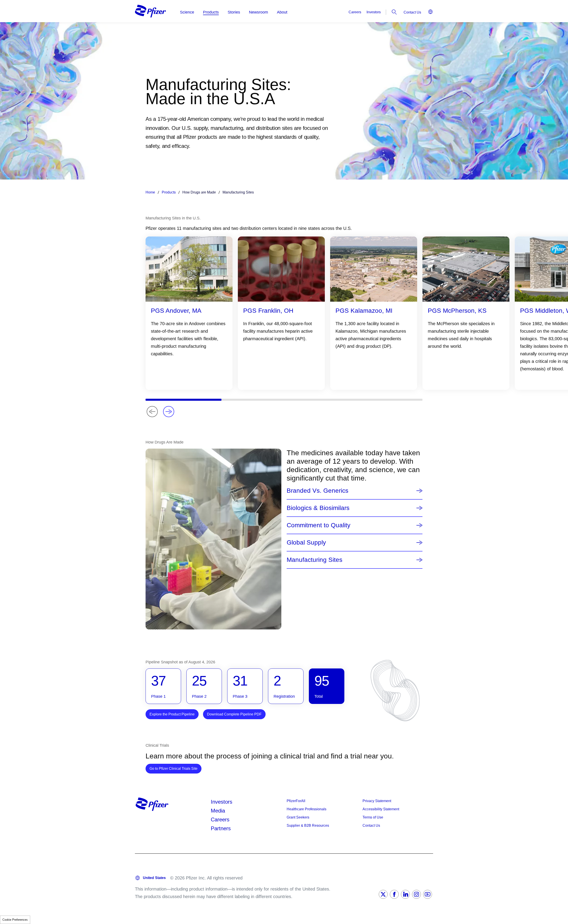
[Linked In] (405, 894)
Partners (221, 828)
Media (218, 811)
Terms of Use (373, 817)
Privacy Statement (377, 801)
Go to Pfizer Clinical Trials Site (175, 768)
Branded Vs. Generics (317, 491)
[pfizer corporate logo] (150, 11)
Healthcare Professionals (306, 809)
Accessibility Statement (381, 809)
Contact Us (412, 12)
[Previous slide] (152, 411)
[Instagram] (416, 894)
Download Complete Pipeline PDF (234, 714)
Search (394, 12)
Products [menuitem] (211, 12)
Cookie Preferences (15, 919)
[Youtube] (427, 894)
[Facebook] (394, 894)
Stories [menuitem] (234, 12)
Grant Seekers (298, 817)
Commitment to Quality (318, 525)
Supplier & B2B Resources (308, 825)
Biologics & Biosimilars (318, 508)
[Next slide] (168, 411)
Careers (355, 12)
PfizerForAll (296, 801)
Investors (374, 12)
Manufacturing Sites (314, 560)
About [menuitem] (282, 12)
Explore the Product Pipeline (172, 714)
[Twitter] (383, 894)
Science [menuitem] (187, 12)
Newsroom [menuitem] (258, 12)
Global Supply (306, 542)
